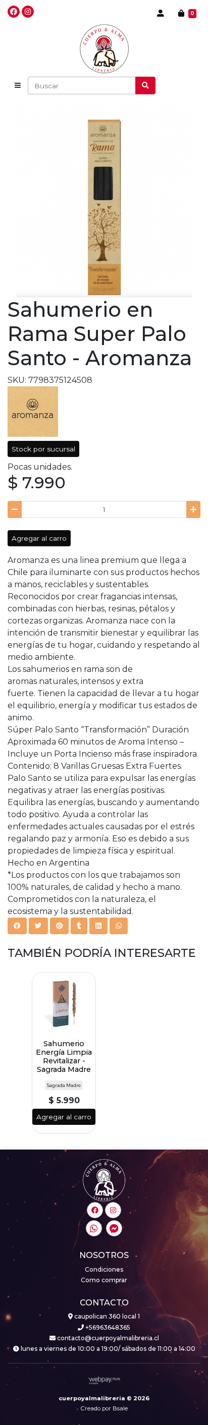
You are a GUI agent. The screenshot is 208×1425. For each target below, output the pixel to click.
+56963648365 (107, 1327)
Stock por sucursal (43, 449)
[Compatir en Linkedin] (98, 926)
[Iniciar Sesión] (160, 13)
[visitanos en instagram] (28, 12)
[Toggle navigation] (18, 85)
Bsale (120, 1408)
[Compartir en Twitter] (38, 926)
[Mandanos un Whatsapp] (94, 1228)
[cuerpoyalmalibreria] (104, 49)
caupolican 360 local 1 (106, 1316)
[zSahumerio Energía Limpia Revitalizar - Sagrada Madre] (63, 1004)
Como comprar (104, 1280)
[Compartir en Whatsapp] (119, 926)
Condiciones (104, 1269)
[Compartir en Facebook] (17, 926)
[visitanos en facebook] (14, 12)
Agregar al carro (39, 538)
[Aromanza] (33, 411)
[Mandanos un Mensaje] (114, 1228)
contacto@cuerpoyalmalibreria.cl (107, 1338)
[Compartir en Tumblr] (79, 926)
